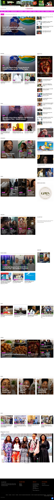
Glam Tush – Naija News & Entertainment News (25, 487)
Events (52, 11)
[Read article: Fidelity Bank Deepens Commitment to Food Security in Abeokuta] (18, 276)
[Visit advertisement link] (27, 3)
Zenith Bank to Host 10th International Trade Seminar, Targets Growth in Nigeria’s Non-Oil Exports (6, 282)
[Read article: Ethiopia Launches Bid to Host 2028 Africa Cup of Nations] (39, 90)
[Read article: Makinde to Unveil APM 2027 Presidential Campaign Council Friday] (18, 127)
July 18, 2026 (12, 196)
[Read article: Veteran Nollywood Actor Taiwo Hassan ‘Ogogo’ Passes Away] (39, 32)
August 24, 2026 (44, 23)
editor (4, 33)
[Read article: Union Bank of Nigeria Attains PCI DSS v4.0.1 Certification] (30, 276)
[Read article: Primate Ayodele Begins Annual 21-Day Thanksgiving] (34, 419)
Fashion (26, 11)
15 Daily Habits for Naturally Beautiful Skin (42, 390)
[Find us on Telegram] (5, 9)
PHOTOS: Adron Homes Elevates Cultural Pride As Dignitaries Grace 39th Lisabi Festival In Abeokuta (6, 426)
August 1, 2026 (21, 234)
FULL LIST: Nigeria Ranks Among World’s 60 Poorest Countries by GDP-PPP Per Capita (16, 68)
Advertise (20, 477)
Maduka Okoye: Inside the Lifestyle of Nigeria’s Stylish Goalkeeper (45, 354)
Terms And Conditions (47, 488)
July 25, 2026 (3, 196)
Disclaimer (17, 487)
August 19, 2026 (3, 284)
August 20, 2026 (7, 270)
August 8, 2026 (6, 357)
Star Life (20, 228)
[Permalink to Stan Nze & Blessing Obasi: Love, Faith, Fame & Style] (27, 447)
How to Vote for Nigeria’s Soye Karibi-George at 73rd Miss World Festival (21, 154)
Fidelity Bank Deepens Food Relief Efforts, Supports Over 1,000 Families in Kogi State (15, 267)
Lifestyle (34, 11)
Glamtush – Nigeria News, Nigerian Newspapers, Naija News (38, 487)
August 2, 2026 (30, 357)
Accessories (3, 192)
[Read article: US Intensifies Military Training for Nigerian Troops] (6, 77)
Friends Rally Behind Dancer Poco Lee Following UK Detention (8, 155)
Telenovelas (47, 11)
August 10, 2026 (4, 234)
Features (30, 11)
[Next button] (33, 26)
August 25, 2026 (45, 81)
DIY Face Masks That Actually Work (6, 390)
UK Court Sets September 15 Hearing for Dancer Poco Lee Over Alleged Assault (31, 145)
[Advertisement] (26, 45)
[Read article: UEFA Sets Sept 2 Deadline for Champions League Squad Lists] (39, 109)
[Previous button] (3, 26)
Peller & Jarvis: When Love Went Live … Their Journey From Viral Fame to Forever (33, 354)
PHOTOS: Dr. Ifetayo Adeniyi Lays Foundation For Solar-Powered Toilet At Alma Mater (46, 426)
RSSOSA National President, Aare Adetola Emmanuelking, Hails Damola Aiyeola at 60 (30, 82)
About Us (20, 476)
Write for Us (51, 488)
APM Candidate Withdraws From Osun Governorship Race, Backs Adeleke (5, 132)
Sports (42, 11)
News (5, 11)
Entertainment (20, 11)
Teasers (3, 228)
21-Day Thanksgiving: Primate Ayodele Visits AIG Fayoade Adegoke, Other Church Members (20, 426)
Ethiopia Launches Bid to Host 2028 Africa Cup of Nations (12, 14)
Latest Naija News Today (50, 487)
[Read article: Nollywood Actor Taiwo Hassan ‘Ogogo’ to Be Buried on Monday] (39, 27)
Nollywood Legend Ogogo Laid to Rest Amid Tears (31, 155)
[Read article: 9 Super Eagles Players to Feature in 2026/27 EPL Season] (34, 310)
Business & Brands (14, 11)
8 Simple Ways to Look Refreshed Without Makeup (24, 389)
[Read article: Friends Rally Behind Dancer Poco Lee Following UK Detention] (39, 81)
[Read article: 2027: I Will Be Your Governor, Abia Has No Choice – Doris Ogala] (30, 127)
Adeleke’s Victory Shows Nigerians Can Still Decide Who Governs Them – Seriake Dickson (18, 118)
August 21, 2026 (30, 317)
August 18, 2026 (27, 283)
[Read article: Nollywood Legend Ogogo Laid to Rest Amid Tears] (39, 18)
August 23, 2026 (44, 28)
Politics (38, 11)
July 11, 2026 (29, 196)
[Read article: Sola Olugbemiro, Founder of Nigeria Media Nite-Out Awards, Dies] (39, 23)
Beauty (8, 11)
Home (2, 11)
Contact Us (20, 478)
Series (11, 228)
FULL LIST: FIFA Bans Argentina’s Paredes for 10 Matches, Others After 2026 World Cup (47, 316)
